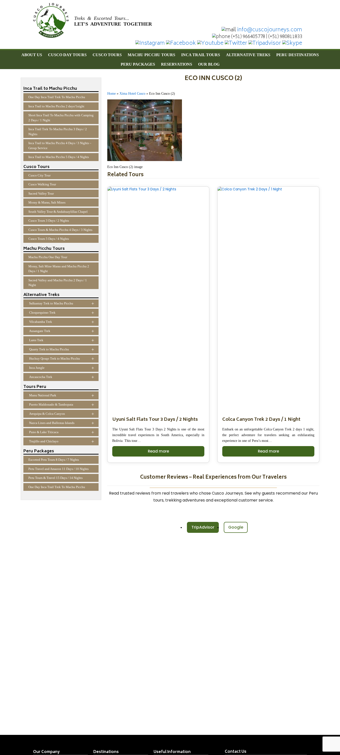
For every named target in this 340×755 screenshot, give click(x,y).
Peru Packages (138, 64)
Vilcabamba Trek (61, 322)
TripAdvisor (202, 527)
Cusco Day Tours (67, 55)
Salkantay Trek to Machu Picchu (61, 303)
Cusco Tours (107, 55)
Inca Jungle (61, 368)
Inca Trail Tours (200, 55)
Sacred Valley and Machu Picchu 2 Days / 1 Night (57, 282)
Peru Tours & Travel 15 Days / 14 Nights (55, 478)
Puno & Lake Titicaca (61, 432)
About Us (31, 55)
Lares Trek (61, 340)
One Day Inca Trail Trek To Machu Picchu (56, 97)
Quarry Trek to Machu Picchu (61, 349)
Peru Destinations (297, 55)
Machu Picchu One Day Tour (47, 257)
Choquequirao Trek (61, 312)
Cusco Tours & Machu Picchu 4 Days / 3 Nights (60, 230)
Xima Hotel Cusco (132, 93)
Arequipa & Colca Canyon (61, 414)
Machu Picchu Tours (151, 55)
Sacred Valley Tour (41, 193)
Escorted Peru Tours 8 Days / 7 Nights (53, 459)
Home (111, 93)
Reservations (176, 64)
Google (235, 527)
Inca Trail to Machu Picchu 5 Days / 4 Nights (58, 157)
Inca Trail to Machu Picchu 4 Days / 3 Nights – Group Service (59, 145)
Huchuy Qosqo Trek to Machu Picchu (61, 358)
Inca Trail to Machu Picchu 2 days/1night (56, 106)
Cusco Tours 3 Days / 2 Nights (48, 220)
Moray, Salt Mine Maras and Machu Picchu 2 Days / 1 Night (58, 268)
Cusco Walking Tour (42, 184)
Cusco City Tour (39, 175)
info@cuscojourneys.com (269, 30)
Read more (158, 451)
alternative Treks (248, 55)
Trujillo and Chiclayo (61, 441)
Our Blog (209, 64)
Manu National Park (61, 395)
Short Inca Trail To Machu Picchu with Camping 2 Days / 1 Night (61, 117)
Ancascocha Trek (61, 377)
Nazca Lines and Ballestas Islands (61, 423)
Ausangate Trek (61, 331)
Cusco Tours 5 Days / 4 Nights (48, 239)
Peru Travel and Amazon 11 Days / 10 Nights (58, 469)
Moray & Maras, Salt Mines (46, 202)
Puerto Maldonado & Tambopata (61, 404)
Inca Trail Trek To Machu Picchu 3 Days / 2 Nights (57, 131)
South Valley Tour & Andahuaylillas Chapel (58, 211)
